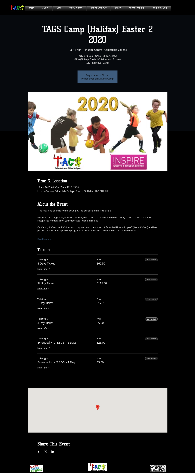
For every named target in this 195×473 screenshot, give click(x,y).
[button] (45, 8)
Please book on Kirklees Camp (97, 78)
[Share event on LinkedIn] (52, 451)
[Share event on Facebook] (38, 451)
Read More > (44, 239)
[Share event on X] (45, 451)
